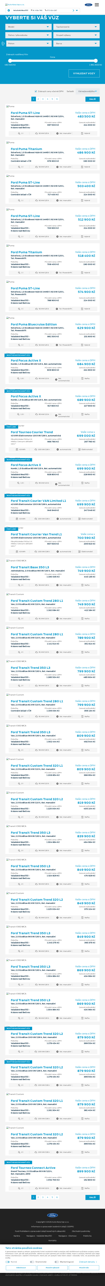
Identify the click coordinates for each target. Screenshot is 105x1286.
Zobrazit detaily (87, 1261)
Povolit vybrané (52, 1268)
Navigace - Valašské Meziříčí (39, 1236)
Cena (52, 57)
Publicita (87, 1236)
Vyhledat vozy (84, 73)
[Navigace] (97, 5)
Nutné (14, 1262)
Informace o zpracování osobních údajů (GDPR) (52, 1226)
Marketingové (67, 1262)
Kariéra (17, 1236)
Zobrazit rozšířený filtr (17, 54)
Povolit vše (84, 1268)
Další (92, 99)
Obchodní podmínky (81, 1231)
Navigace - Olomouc (68, 1236)
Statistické (40, 1262)
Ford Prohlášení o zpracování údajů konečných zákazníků (40, 1231)
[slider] (10, 61)
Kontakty (52, 1240)
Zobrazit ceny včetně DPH (50, 91)
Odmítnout (21, 1268)
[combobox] (28, 27)
